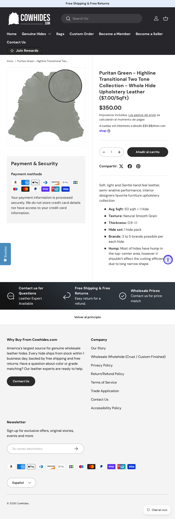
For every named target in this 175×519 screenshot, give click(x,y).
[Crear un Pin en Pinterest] (138, 166)
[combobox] (101, 18)
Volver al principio (87, 317)
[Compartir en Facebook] (129, 166)
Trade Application (105, 391)
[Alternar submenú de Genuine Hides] (49, 33)
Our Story (98, 348)
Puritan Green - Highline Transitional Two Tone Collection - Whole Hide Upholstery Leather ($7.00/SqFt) (43, 61)
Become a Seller (149, 34)
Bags (60, 34)
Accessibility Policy (106, 408)
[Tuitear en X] (121, 166)
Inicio (10, 61)
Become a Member (115, 34)
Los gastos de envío (142, 115)
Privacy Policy (102, 365)
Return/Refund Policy (107, 374)
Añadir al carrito (148, 152)
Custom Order (82, 34)
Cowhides (23, 503)
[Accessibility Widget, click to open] (168, 259)
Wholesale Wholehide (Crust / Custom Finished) (128, 356)
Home (12, 34)
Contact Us (16, 42)
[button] (165, 18)
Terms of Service (104, 382)
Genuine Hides (34, 34)
